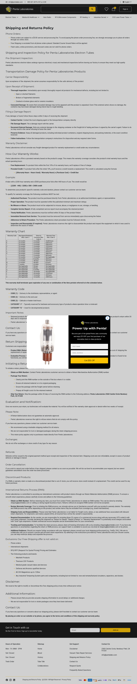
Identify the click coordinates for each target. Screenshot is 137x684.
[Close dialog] (107, 318)
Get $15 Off (89, 360)
